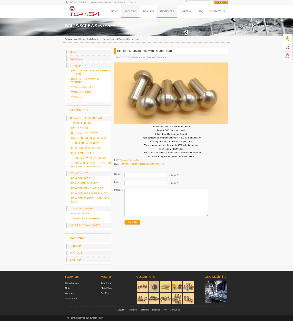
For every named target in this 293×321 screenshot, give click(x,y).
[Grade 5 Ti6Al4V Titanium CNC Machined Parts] (153, 286)
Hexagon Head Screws (86, 148)
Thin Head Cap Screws (85, 143)
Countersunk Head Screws (89, 138)
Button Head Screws (85, 133)
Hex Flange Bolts (82, 153)
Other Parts (161, 57)
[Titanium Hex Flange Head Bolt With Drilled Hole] (142, 298)
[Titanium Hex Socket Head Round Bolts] (153, 298)
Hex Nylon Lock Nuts (85, 183)
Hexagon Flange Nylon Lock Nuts (90, 200)
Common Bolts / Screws (86, 118)
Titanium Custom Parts (130, 160)
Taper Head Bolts (82, 123)
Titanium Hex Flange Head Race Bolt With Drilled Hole (91, 165)
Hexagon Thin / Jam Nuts (87, 188)
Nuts (67, 288)
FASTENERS (167, 11)
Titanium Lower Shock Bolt (89, 158)
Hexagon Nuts (80, 178)
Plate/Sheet (78, 253)
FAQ (200, 11)
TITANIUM (148, 11)
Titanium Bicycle (82, 87)
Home (82, 39)
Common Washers (81, 208)
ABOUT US (130, 11)
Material (106, 276)
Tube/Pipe (76, 246)
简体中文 (121, 2)
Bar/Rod (75, 259)
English (132, 2)
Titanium (75, 65)
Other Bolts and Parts (85, 225)
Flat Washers (80, 213)
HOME (114, 11)
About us (76, 58)
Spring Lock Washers (85, 218)
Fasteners (150, 57)
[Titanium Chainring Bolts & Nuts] (142, 286)
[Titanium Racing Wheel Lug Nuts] (188, 298)
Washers (69, 293)
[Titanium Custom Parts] (188, 286)
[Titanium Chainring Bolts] (176, 286)
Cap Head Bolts (81, 128)
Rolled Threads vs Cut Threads (86, 81)
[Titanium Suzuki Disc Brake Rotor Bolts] (165, 298)
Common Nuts (79, 173)
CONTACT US (217, 11)
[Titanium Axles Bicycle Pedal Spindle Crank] (165, 286)
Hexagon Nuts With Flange (89, 193)
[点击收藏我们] (288, 47)
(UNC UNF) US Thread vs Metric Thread (91, 72)
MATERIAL (186, 11)
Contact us (175, 310)
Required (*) (173, 175)
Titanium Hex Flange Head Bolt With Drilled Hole (143, 164)
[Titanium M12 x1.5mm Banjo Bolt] (176, 298)
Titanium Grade (81, 92)
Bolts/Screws (93, 39)
